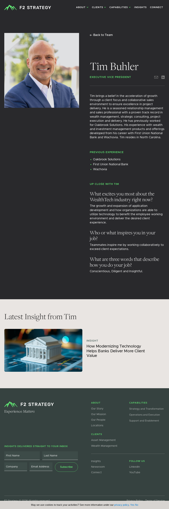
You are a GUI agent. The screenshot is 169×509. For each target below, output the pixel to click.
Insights (140, 7)
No (136, 504)
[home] (27, 7)
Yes (132, 504)
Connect (156, 7)
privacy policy (121, 504)
